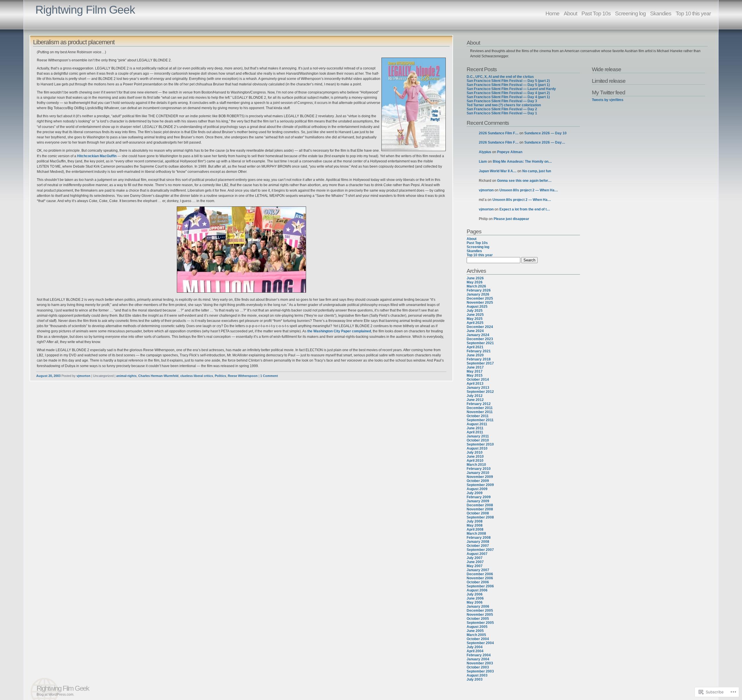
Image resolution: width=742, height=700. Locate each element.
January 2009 (478, 501)
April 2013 (475, 384)
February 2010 (479, 469)
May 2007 (475, 566)
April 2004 (475, 651)
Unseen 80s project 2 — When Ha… (528, 190)
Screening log (630, 13)
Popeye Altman (509, 152)
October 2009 (478, 481)
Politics (220, 376)
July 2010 (475, 452)
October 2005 (478, 619)
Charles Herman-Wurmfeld (158, 376)
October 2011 (478, 416)
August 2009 (477, 489)
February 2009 (479, 497)
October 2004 (478, 639)
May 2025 (475, 319)
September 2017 (480, 363)
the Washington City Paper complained (339, 331)
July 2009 (475, 493)
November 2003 (480, 663)
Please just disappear (511, 219)
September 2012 (480, 392)
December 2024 (480, 327)
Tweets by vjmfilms (607, 100)
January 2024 (478, 335)
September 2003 (480, 671)
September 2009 (480, 485)
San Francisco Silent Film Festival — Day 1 (502, 113)
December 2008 (480, 505)
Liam (483, 162)
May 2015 (475, 375)
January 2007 (478, 570)
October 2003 (478, 667)
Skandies (660, 13)
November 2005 (480, 615)
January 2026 (478, 294)
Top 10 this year (693, 13)
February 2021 (479, 351)
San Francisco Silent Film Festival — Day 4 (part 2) (508, 93)
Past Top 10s (596, 13)
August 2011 (477, 424)
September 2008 (480, 517)
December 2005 (480, 611)
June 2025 (475, 315)
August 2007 (477, 554)
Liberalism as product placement (73, 42)
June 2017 (475, 367)
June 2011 (475, 428)
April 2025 (475, 323)
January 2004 (478, 659)
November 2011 (480, 412)
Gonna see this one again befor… (524, 181)
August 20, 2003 (48, 376)
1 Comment (269, 376)
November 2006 (480, 578)
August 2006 (477, 590)
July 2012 (475, 396)
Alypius (485, 152)
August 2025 (477, 307)
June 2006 (475, 598)
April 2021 (475, 347)
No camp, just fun (536, 171)
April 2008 (475, 529)
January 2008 (478, 542)
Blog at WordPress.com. (55, 694)
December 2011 (480, 408)
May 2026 (475, 282)
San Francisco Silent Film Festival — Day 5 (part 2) (508, 81)
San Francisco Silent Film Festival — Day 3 (502, 101)
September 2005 (480, 623)
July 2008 (475, 521)
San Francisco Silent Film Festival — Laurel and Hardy (511, 89)
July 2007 (475, 558)
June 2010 (475, 457)
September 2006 (480, 586)
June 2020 (475, 355)
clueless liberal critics (196, 376)
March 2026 (476, 286)
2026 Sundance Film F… (499, 133)
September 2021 (480, 343)
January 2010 (478, 473)
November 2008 (480, 509)
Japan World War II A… (498, 171)
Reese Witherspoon (243, 376)
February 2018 (479, 359)
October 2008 (478, 513)
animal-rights (126, 376)
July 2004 (475, 647)
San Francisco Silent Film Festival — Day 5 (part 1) (508, 85)
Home (552, 13)
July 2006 (475, 594)
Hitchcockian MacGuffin (97, 156)
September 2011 (480, 420)
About (570, 13)
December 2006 (480, 574)
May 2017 (475, 371)
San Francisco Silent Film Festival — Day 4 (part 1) (508, 97)
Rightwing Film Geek (85, 9)
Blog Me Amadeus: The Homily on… (522, 162)
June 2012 (475, 400)
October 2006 (478, 582)
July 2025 (475, 311)
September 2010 (480, 444)
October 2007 (478, 546)
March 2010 (476, 465)
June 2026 (475, 278)
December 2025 (480, 298)
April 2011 (475, 432)
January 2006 (478, 606)
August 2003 (477, 675)
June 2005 (475, 631)
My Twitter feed (608, 92)
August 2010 (477, 448)
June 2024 (475, 331)
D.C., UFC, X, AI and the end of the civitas (500, 77)
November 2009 (480, 477)
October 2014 (478, 380)
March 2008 (476, 534)
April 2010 (475, 461)
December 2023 (480, 339)
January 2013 (478, 388)
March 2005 (476, 635)
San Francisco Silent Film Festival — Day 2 (502, 109)
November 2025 (480, 302)
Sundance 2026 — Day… (544, 142)
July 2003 (475, 679)
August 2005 (477, 627)
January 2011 (478, 436)
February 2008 (479, 538)
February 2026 (479, 290)
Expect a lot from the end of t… (524, 209)
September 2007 (480, 550)
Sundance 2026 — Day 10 (545, 133)
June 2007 (475, 562)
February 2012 (479, 404)
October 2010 (478, 440)
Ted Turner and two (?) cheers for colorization (504, 105)
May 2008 (475, 525)
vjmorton (83, 376)
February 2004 (479, 655)
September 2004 (480, 643)
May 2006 (475, 602)
